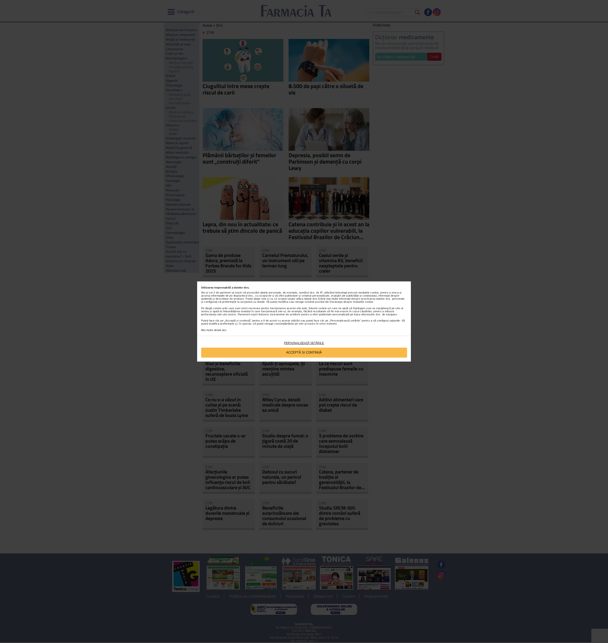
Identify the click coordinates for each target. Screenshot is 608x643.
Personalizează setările (304, 343)
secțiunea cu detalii (252, 301)
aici (224, 330)
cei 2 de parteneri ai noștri (225, 292)
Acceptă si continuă (304, 352)
